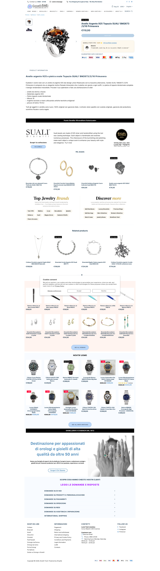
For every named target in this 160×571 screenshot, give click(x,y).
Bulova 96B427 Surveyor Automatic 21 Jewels (71, 378)
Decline (103, 291)
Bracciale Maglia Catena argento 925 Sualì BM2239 (94, 263)
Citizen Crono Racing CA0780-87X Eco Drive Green (33, 379)
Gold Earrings (89, 213)
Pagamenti (57, 527)
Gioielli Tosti (38, 6)
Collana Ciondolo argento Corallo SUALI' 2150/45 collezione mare (121, 263)
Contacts (57, 547)
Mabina (40, 211)
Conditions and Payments (62, 540)
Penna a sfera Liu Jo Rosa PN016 (70, 306)
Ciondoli (30, 537)
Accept (79, 291)
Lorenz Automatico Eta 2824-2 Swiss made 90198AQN (108, 379)
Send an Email (87, 534)
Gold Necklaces (89, 209)
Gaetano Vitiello (62, 215)
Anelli (29, 532)
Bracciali (30, 530)
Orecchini (30, 535)
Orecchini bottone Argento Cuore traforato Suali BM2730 (92, 184)
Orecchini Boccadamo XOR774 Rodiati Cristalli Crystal (33, 333)
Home (27, 15)
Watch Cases (89, 217)
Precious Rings (118, 209)
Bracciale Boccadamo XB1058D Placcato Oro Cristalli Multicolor (108, 333)
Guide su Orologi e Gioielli (35, 552)
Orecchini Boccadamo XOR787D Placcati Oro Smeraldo (126, 333)
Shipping (57, 530)
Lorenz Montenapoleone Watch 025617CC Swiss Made (126, 379)
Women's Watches (116, 213)
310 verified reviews (110, 43)
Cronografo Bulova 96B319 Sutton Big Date (89, 378)
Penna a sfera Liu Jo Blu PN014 (107, 306)
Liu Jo (48, 211)
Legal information (60, 542)
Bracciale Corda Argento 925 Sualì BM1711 (66, 263)
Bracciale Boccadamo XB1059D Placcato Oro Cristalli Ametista (89, 333)
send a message (57, 1)
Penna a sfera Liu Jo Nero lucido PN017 (33, 306)
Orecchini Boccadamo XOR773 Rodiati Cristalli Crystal (52, 333)
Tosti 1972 (31, 211)
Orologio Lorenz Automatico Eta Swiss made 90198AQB (71, 409)
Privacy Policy (59, 286)
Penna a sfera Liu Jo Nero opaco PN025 (52, 306)
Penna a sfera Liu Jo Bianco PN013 (126, 306)
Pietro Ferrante (32, 219)
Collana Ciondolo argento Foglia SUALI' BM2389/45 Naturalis (38, 263)
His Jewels (41, 15)
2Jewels (68, 211)
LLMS (56, 545)
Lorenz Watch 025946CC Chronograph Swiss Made (33, 410)
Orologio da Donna (33, 542)
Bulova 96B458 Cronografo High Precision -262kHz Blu (126, 409)
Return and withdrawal (61, 532)
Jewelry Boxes (101, 217)
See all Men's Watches (80, 424)
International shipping (61, 535)
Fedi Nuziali (31, 540)
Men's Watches (102, 213)
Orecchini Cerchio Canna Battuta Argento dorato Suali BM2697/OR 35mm (64, 185)
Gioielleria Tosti (115, 217)
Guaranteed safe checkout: (92, 54)
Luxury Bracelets (104, 209)
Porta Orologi (31, 547)
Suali (38, 215)
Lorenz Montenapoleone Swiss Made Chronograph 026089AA (52, 410)
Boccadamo (58, 211)
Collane (29, 527)
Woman (34, 15)
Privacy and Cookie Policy (62, 537)
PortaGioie (30, 550)
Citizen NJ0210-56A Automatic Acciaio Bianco (52, 379)
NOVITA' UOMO (80, 355)
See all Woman (80, 347)
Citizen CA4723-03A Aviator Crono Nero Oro (107, 408)
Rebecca (30, 215)
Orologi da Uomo (32, 545)
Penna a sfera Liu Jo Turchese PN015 (89, 306)
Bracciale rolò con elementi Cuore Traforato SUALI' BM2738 (36, 184)
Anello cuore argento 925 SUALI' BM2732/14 (119, 184)
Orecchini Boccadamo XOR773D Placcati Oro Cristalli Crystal (71, 333)
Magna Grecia (49, 215)
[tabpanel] (38, 253)
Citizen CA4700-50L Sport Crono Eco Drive (89, 408)
